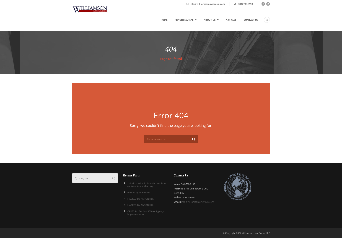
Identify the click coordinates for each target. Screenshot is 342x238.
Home (163, 19)
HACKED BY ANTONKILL (140, 198)
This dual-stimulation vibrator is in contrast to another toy (146, 185)
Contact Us (251, 19)
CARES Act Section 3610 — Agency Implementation (145, 213)
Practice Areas (184, 19)
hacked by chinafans (138, 192)
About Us (210, 19)
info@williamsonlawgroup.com (197, 201)
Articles (231, 19)
